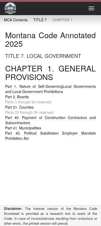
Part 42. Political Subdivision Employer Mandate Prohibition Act (50, 135)
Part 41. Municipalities (23, 127)
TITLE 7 (40, 19)
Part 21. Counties (19, 107)
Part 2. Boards (17, 96)
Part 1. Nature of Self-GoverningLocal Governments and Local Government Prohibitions (50, 89)
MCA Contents (16, 19)
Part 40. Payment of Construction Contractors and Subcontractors (50, 120)
